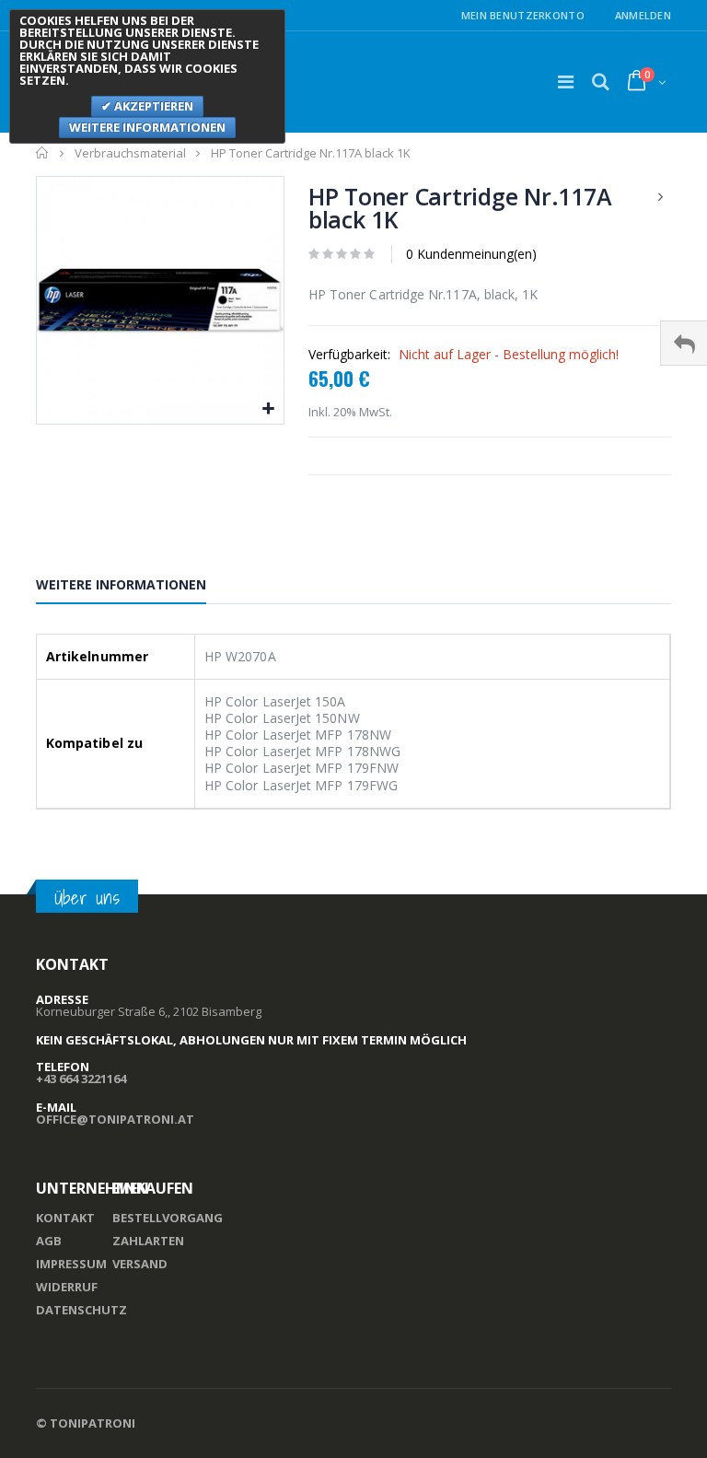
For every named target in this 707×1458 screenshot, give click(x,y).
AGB (49, 1240)
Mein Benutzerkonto (523, 15)
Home (43, 153)
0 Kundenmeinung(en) (471, 253)
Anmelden (643, 15)
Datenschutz (81, 1309)
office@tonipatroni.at (115, 1119)
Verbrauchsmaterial (130, 153)
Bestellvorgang (167, 1217)
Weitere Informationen (121, 584)
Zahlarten (148, 1240)
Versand (140, 1263)
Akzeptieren (152, 106)
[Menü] (566, 81)
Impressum (71, 1263)
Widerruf (67, 1286)
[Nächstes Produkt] (661, 196)
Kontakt (65, 1217)
